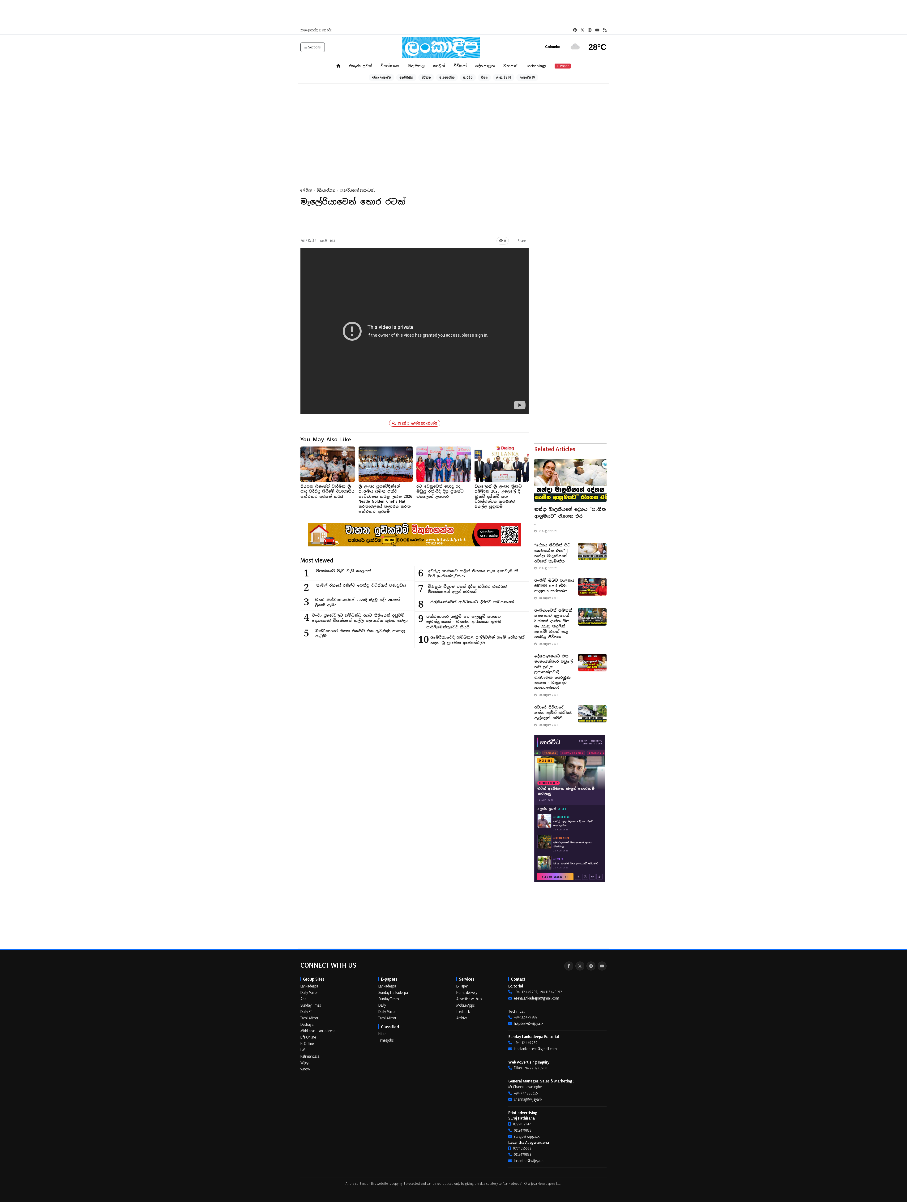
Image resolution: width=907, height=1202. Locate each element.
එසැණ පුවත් (360, 66)
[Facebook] (568, 966)
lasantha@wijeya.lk (528, 1160)
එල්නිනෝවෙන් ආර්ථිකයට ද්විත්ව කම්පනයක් (472, 602)
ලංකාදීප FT (503, 77)
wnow (305, 1069)
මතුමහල (416, 66)
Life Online (308, 1037)
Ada (303, 998)
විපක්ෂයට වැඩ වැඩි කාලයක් (343, 571)
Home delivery (466, 992)
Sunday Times (310, 1005)
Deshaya (306, 1024)
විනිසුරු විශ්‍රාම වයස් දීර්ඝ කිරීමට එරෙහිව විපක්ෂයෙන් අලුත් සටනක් (467, 589)
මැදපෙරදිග (447, 77)
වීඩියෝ (460, 66)
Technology (536, 66)
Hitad (382, 1033)
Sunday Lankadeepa (393, 992)
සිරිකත (426, 77)
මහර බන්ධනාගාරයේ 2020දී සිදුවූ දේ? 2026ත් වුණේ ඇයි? (357, 602)
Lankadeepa (309, 986)
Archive (461, 1018)
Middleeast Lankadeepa (317, 1030)
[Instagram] (590, 966)
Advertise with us (469, 998)
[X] (579, 966)
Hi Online (307, 1043)
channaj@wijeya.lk (528, 1099)
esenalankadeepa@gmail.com (536, 998)
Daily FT (306, 1011)
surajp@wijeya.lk (526, 1136)
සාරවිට (468, 77)
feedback (463, 1011)
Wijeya (305, 1062)
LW (302, 1049)
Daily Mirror (309, 992)
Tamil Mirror (309, 1018)
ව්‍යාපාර (510, 66)
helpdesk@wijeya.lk (528, 1023)
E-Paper (563, 66)
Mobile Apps (465, 1005)
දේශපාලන (485, 66)
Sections (314, 47)
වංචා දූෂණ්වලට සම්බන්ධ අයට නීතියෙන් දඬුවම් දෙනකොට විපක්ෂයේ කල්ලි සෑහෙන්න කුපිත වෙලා (360, 618)
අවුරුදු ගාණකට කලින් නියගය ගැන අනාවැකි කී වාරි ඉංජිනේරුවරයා (473, 574)
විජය (484, 77)
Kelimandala (309, 1056)
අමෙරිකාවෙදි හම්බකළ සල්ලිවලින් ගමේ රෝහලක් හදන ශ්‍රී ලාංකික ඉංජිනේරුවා (477, 640)
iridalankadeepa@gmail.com (535, 1048)
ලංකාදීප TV (527, 77)
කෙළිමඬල (406, 77)
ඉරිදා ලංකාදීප (381, 77)
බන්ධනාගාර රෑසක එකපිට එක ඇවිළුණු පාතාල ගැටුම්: (360, 634)
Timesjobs (386, 1040)
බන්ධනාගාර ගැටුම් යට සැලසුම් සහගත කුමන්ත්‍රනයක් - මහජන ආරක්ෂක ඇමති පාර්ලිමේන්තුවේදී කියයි (463, 621)
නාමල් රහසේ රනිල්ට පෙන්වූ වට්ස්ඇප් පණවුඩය (361, 585)
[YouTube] (602, 966)
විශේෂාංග (390, 66)
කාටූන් (439, 66)
